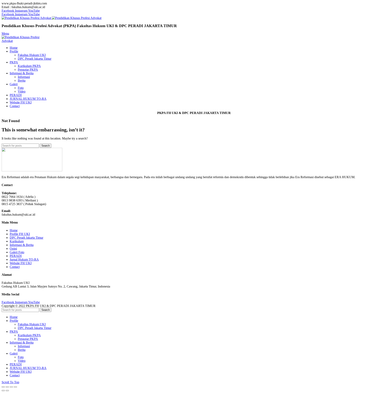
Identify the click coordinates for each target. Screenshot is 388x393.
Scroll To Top (10, 382)
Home (14, 230)
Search (45, 145)
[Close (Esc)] (3, 387)
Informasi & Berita (22, 245)
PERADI (16, 256)
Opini (13, 248)
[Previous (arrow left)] (3, 390)
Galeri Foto (17, 252)
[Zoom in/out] (15, 387)
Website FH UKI (21, 263)
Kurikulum (17, 241)
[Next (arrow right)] (7, 390)
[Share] (7, 387)
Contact (15, 266)
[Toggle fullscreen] (11, 387)
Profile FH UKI (20, 234)
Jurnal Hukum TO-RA (24, 259)
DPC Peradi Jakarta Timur (26, 237)
